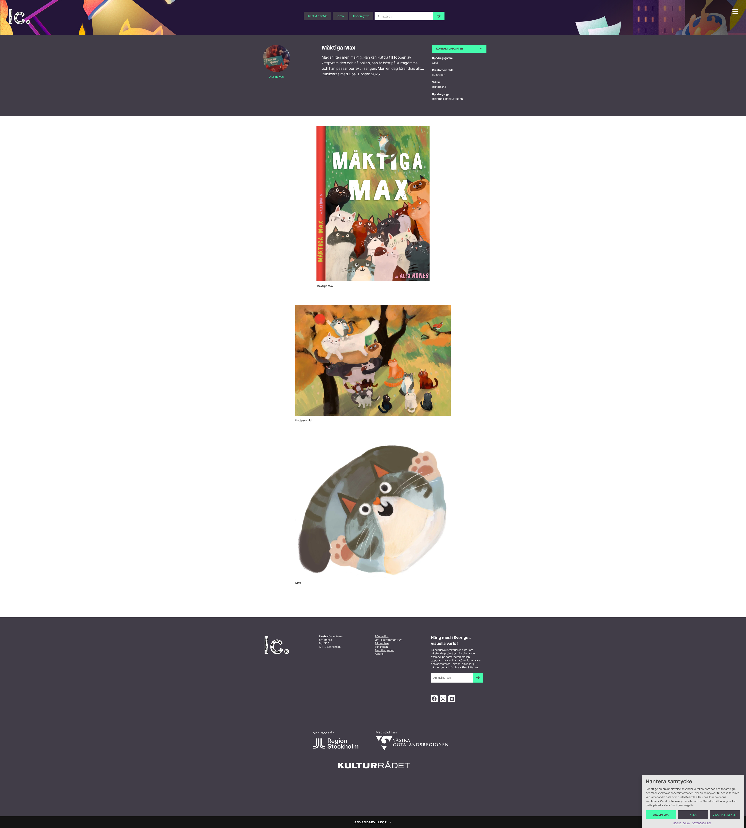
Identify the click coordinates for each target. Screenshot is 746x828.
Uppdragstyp (361, 16)
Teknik (340, 16)
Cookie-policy (681, 823)
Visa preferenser (725, 815)
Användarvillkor (701, 823)
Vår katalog (382, 647)
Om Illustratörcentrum (388, 640)
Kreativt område (318, 16)
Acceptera (661, 815)
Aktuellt (379, 654)
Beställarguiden (384, 650)
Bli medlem (382, 643)
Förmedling (382, 636)
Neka (693, 815)
